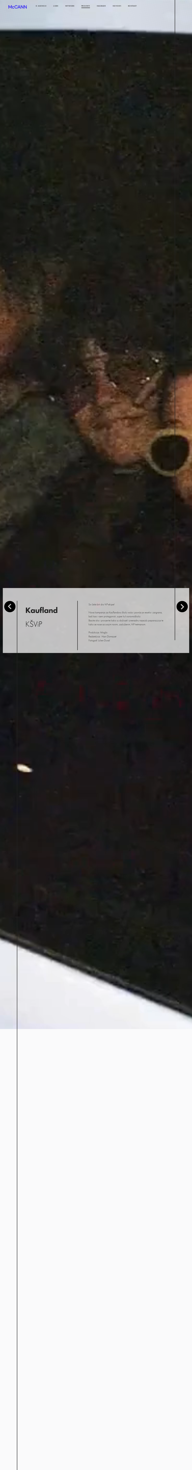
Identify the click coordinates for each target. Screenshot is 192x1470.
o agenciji (41, 6)
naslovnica (17, 7)
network (69, 6)
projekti (85, 6)
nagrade (101, 6)
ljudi (55, 6)
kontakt (132, 6)
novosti (117, 6)
